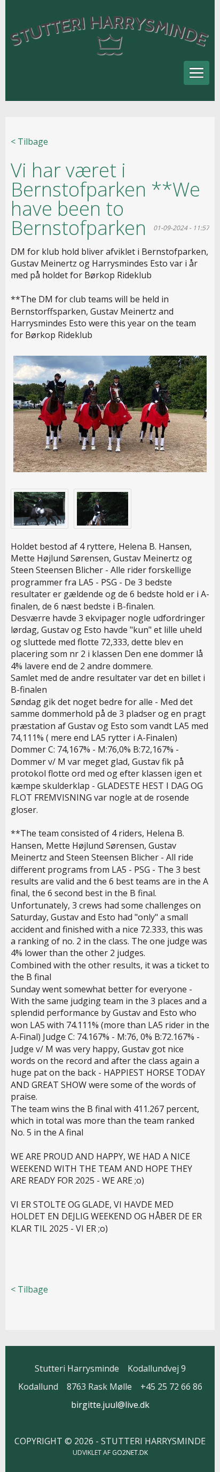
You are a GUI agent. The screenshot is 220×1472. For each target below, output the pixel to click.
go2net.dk (130, 1452)
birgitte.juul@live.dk (110, 1405)
